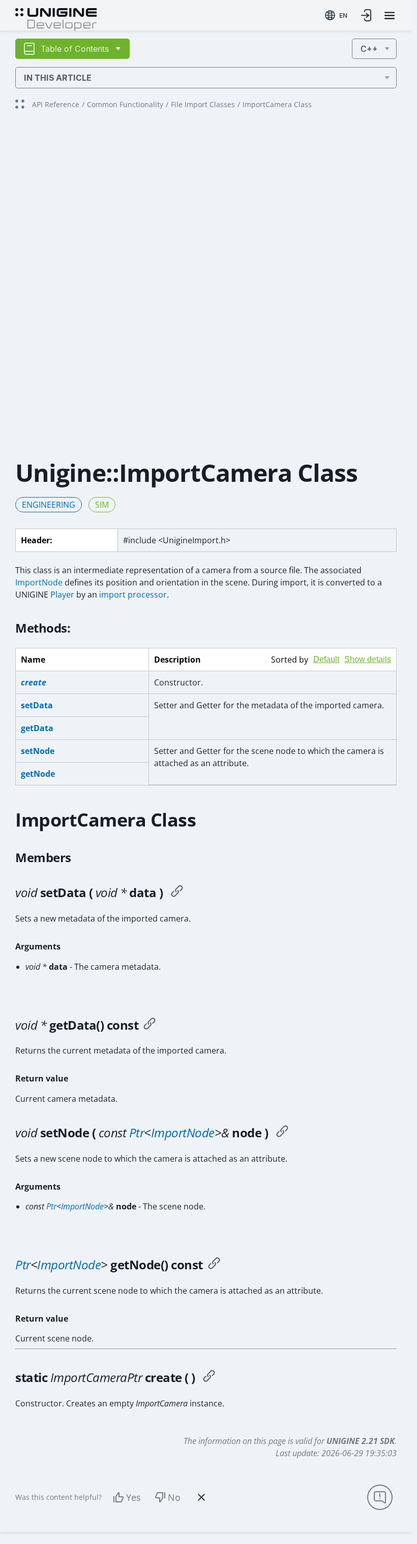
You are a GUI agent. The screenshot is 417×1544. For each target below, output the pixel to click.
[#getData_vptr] (149, 1025)
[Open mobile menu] (389, 15)
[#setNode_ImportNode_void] (282, 1132)
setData (37, 705)
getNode (38, 773)
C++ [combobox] (369, 49)
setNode (37, 751)
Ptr (136, 1132)
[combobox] (336, 15)
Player (62, 594)
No (174, 1497)
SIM (102, 504)
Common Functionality (125, 104)
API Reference (55, 104)
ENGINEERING (48, 504)
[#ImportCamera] (209, 1377)
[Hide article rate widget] (201, 1497)
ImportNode (39, 582)
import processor (133, 594)
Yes (133, 1497)
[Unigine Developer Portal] (56, 18)
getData (37, 728)
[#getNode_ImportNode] (214, 1264)
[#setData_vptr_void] (177, 892)
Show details (367, 659)
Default (326, 659)
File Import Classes (203, 104)
